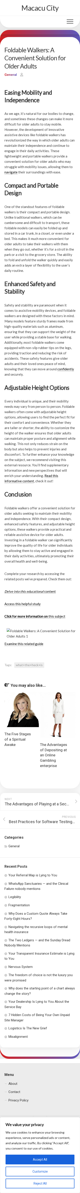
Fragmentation (19, 905)
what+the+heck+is (29, 665)
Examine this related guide (23, 644)
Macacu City (40, 8)
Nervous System (20, 967)
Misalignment (18, 1037)
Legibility (14, 897)
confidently (65, 369)
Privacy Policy (18, 1100)
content (30, 591)
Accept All (40, 1159)
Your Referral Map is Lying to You (32, 875)
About (12, 1084)
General (10, 75)
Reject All (40, 1183)
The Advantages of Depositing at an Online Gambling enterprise (53, 755)
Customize (40, 1171)
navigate (11, 172)
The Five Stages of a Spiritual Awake (17, 739)
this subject (34, 616)
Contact (14, 1092)
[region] (40, 1155)
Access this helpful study (22, 604)
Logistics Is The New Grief (27, 1028)
